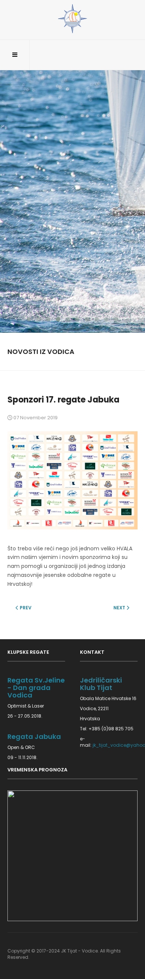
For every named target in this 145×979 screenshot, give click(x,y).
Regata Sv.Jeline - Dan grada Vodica (36, 687)
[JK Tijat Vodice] (72, 19)
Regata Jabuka (34, 736)
